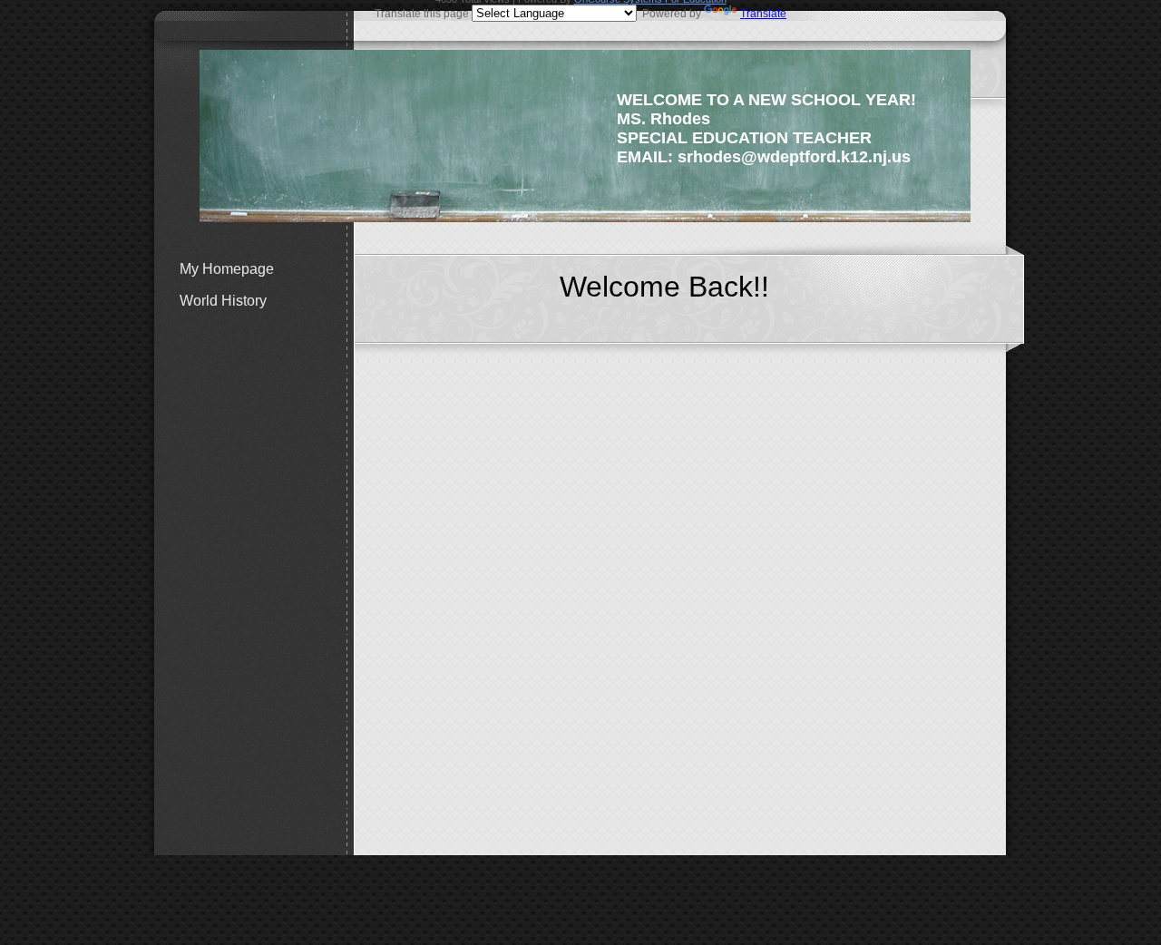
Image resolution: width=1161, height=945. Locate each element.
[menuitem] (263, 269)
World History (223, 300)
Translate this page (580, 13)
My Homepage (227, 269)
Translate (763, 13)
